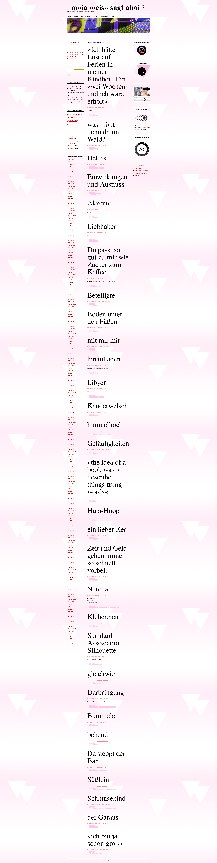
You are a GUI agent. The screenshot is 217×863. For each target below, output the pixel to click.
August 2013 (71, 542)
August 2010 (71, 631)
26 (80, 54)
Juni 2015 (70, 488)
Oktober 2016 (71, 449)
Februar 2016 (71, 469)
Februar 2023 (71, 262)
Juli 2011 (70, 604)
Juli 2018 (70, 397)
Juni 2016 (70, 459)
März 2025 (70, 201)
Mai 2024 (70, 225)
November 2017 (72, 417)
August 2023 (71, 247)
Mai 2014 (70, 520)
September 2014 (72, 510)
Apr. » (71, 58)
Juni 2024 (70, 223)
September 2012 (72, 569)
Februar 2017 (71, 439)
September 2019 (72, 363)
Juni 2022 (70, 282)
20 (82, 52)
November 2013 (72, 535)
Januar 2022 (71, 294)
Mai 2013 (70, 550)
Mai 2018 (70, 402)
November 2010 (72, 624)
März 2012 (70, 584)
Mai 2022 (70, 284)
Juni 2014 (70, 518)
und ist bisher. (92, 114)
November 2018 (72, 388)
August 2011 (71, 601)
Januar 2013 (71, 560)
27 (82, 54)
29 (70, 56)
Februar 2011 (71, 616)
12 (80, 51)
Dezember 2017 (72, 415)
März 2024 (70, 230)
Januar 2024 (71, 235)
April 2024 (70, 228)
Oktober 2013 (71, 537)
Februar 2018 (71, 410)
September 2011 (72, 599)
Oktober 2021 (71, 301)
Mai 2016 (70, 461)
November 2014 (72, 506)
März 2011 (70, 614)
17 (75, 52)
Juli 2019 (70, 368)
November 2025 (72, 181)
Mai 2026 (70, 166)
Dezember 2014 (72, 503)
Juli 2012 (70, 574)
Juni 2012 (70, 577)
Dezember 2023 (72, 238)
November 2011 (72, 594)
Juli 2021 (70, 309)
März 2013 (70, 555)
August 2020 (71, 336)
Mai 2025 (70, 196)
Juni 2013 (70, 547)
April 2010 (70, 641)
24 (75, 54)
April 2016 (70, 464)
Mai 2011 (70, 609)
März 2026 (70, 171)
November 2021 (72, 299)
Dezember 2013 (72, 533)
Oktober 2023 (71, 242)
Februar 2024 (71, 233)
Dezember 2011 (72, 592)
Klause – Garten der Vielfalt (141, 173)
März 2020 (70, 348)
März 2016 (70, 466)
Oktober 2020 (71, 331)
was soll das (104, 16)
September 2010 (72, 628)
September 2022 (72, 274)
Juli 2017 (70, 427)
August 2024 (71, 218)
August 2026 (71, 159)
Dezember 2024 (72, 208)
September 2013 (72, 540)
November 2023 (72, 240)
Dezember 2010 (72, 621)
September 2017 (72, 422)
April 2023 (70, 257)
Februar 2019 (71, 380)
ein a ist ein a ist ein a (93, 149)
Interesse (144, 127)
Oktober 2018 (71, 390)
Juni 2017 (70, 429)
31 (75, 56)
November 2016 (72, 447)
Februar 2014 (71, 528)
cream (87, 16)
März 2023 (70, 260)
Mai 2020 (70, 343)
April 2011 (70, 611)
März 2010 (70, 643)
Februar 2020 (71, 351)
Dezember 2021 (72, 297)
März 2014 (70, 525)
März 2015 (70, 496)
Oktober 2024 (71, 213)
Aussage (70, 136)
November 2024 (72, 211)
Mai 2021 (70, 314)
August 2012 (71, 572)
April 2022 (70, 287)
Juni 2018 (70, 400)
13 (82, 51)
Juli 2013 (70, 545)
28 (67, 56)
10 (75, 51)
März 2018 (70, 407)
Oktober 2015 (71, 478)
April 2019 (70, 375)
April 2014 (70, 523)
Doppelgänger (71, 138)
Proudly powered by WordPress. (115, 860)
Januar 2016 (71, 471)
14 (67, 52)
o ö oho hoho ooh (107, 434)
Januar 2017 (71, 442)
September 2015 (72, 481)
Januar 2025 (71, 206)
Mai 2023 (70, 255)
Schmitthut (137, 175)
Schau (76, 16)
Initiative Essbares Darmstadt (141, 170)
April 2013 (70, 552)
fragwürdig (70, 143)
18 (77, 52)
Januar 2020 (71, 353)
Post (112, 16)
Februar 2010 (71, 646)
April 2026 (70, 169)
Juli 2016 (70, 456)
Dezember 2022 (72, 267)
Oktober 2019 (71, 360)
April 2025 (70, 198)
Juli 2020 (70, 338)
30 (72, 56)
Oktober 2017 (71, 419)
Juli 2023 (70, 250)
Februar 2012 (71, 587)
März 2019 (70, 378)
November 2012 (72, 565)
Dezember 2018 (72, 385)
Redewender (71, 145)
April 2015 (70, 493)
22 (70, 54)
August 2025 (71, 188)
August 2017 (71, 424)
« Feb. (68, 58)
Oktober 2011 (71, 596)
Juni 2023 (70, 252)
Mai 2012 (70, 579)
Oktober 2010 (71, 626)
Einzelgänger (71, 141)
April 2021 (70, 316)
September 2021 (72, 304)
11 (77, 51)
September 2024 (72, 215)
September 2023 (72, 245)
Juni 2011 (70, 606)
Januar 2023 (71, 265)
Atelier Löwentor (138, 168)
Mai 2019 (70, 373)
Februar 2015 (71, 498)
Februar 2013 (71, 557)
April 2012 (70, 582)
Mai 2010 (70, 638)
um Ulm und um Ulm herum (95, 194)
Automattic (105, 860)
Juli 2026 (70, 161)
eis (82, 16)
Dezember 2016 (72, 444)
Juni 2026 (70, 164)
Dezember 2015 (72, 474)
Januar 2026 (71, 176)
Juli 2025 (70, 191)
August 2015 (71, 483)
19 (80, 52)
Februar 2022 (71, 292)
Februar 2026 (71, 174)
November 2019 (72, 358)
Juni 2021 (70, 311)
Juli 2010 (70, 633)
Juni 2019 (70, 370)
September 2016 (72, 451)
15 (70, 52)
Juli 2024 (70, 220)
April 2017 (70, 434)
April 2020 (70, 346)
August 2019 (71, 365)
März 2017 (70, 437)
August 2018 (71, 395)
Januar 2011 (71, 619)
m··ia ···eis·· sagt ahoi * (108, 7)
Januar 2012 (71, 589)
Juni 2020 (70, 341)
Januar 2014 (71, 530)
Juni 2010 (70, 636)
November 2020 (72, 329)
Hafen (70, 16)
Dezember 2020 (72, 326)
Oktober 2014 (71, 508)
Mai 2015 (70, 491)
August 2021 (71, 306)
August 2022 (71, 277)
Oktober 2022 (71, 272)
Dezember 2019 (72, 356)
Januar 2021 (71, 324)
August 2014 (71, 513)
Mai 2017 (70, 432)
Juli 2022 (70, 279)
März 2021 (70, 319)
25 (77, 54)
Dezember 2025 (72, 179)
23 (72, 54)
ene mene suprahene (93, 115)
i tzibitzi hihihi (101, 168)
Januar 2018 (71, 412)
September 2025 (72, 186)
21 (67, 54)
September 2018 (72, 392)
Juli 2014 (70, 515)
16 (72, 52)
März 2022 (70, 289)
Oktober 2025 (71, 183)
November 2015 (72, 476)
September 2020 (72, 333)
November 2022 (72, 270)
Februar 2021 (71, 321)
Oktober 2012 (71, 567)
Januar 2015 (71, 501)
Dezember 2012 (72, 562)
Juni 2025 (70, 193)
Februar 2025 (71, 203)
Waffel (94, 16)
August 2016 (71, 454)
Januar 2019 (71, 383)
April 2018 (70, 405)
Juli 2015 (70, 486)
